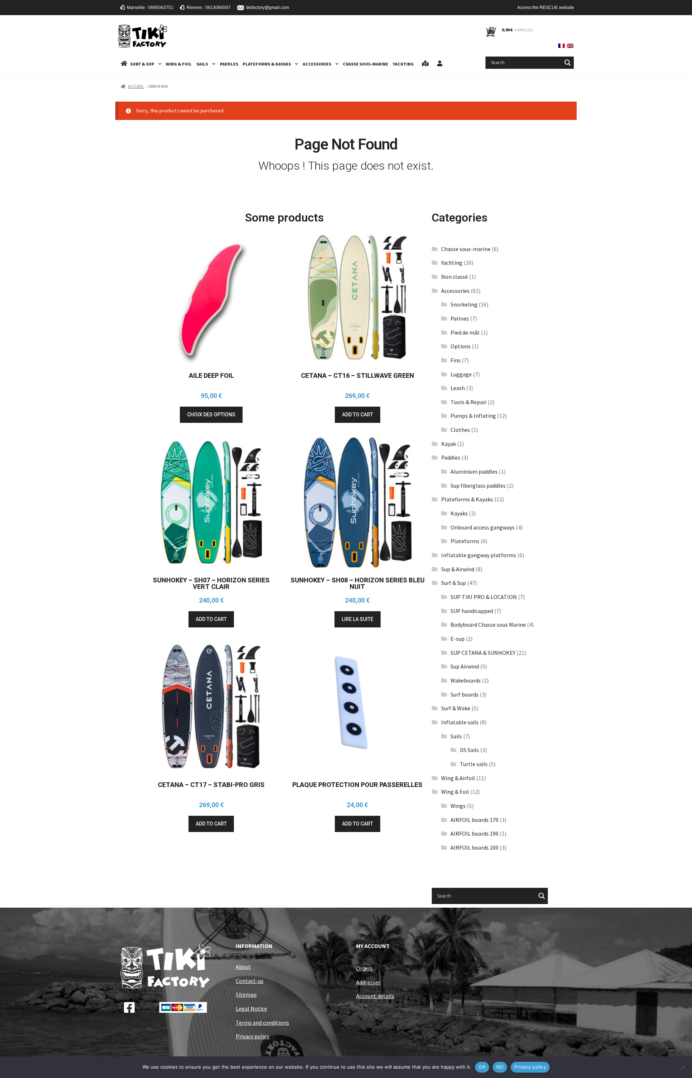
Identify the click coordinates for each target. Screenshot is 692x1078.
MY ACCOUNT (373, 945)
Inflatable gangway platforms (478, 555)
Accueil (136, 86)
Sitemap (246, 994)
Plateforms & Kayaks (267, 64)
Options (461, 346)
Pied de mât (465, 332)
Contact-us (249, 980)
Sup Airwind (465, 666)
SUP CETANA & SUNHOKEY (483, 652)
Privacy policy (252, 1036)
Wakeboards (466, 680)
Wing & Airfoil (458, 778)
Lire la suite (357, 619)
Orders (364, 968)
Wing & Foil (179, 64)
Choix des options (211, 414)
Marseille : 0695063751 (150, 7)
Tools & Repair (469, 402)
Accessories (317, 64)
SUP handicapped (472, 610)
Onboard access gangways (483, 527)
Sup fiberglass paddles (478, 485)
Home (124, 63)
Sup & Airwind (457, 569)
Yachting (403, 64)
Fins (456, 360)
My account (439, 63)
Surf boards (465, 694)
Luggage (461, 374)
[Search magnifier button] (568, 63)
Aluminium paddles (474, 471)
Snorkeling (464, 304)
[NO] (683, 1067)
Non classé (454, 276)
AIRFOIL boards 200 (474, 847)
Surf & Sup (142, 64)
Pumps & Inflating (473, 415)
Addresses (368, 982)
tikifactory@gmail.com (267, 7)
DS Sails (469, 749)
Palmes (460, 318)
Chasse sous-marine (365, 64)
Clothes (460, 429)
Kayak (448, 443)
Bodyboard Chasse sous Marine (488, 624)
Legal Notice (251, 1008)
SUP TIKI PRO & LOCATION (484, 596)
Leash (458, 388)
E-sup (458, 638)
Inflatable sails (460, 722)
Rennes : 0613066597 (209, 7)
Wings (458, 805)
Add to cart (357, 414)
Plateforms (465, 541)
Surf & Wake (455, 708)
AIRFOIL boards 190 (474, 833)
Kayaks (459, 513)
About (243, 966)
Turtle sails (474, 764)
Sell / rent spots (425, 63)
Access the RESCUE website (545, 7)
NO (500, 1067)
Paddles (229, 64)
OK (482, 1067)
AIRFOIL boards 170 (474, 819)
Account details (375, 995)
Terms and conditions (262, 1022)
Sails (202, 64)
